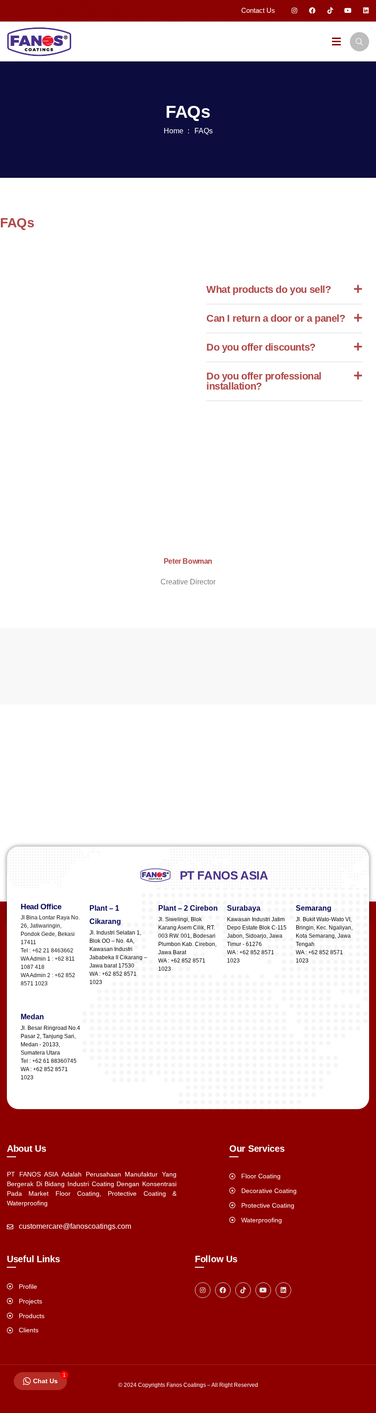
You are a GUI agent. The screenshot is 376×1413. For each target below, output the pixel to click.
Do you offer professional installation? (263, 381)
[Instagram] (294, 10)
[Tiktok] (330, 10)
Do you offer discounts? (260, 347)
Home (173, 131)
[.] (336, 43)
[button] (284, 289)
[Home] (39, 42)
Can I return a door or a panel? (275, 318)
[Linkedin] (366, 10)
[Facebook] (312, 10)
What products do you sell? (268, 289)
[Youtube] (348, 10)
